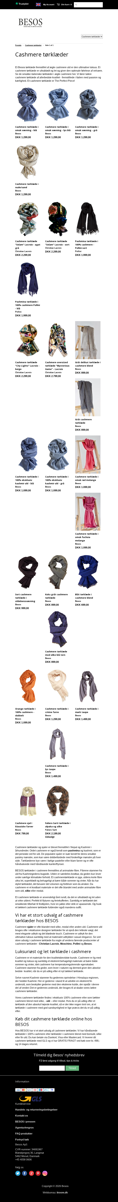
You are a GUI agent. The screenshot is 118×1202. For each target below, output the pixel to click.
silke (27, 890)
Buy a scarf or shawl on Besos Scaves (38, 4)
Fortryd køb (22, 1139)
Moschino (66, 943)
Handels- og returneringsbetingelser (36, 1109)
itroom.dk (62, 1192)
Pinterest (38, 1173)
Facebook (24, 1173)
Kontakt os (21, 1115)
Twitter (17, 1173)
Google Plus (31, 1173)
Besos (88, 943)
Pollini (76, 943)
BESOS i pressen (25, 1121)
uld (48, 1001)
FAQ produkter (23, 1133)
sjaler (30, 927)
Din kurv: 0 (66, 4)
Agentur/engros (24, 1127)
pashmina (74, 850)
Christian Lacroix (49, 943)
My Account (48, 4)
